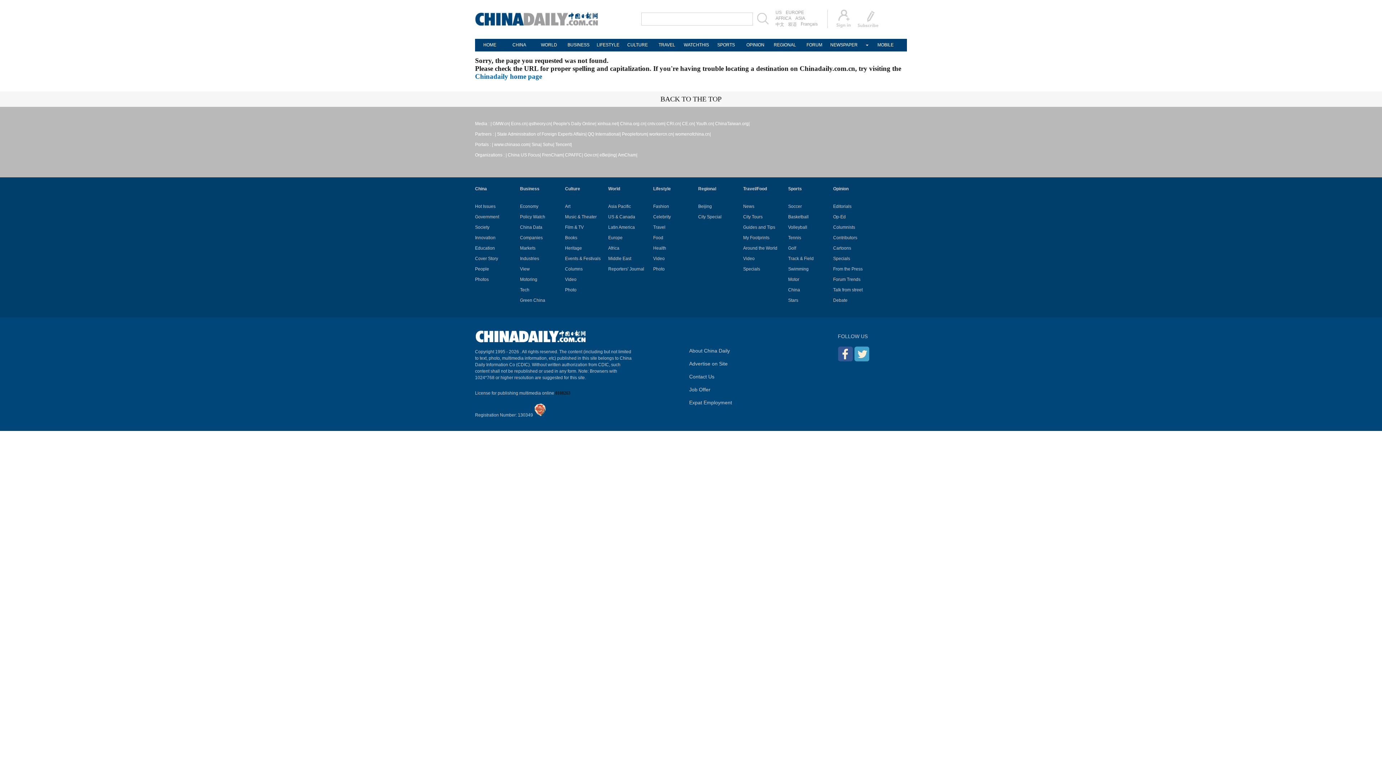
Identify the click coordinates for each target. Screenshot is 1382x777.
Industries (529, 258)
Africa (613, 248)
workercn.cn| (661, 134)
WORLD (549, 44)
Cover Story (486, 258)
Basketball (798, 216)
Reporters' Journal (626, 269)
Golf (792, 248)
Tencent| (563, 144)
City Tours (753, 216)
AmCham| (627, 155)
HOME (489, 44)
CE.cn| (688, 123)
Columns (574, 269)
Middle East (619, 258)
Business (529, 188)
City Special (710, 216)
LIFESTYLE (608, 44)
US (779, 12)
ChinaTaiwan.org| (732, 123)
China (481, 188)
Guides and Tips (759, 227)
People (482, 269)
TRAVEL (667, 44)
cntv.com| (656, 123)
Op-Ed (839, 216)
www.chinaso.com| (512, 144)
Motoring (528, 279)
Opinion (841, 188)
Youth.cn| (705, 123)
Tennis (794, 237)
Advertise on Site (708, 364)
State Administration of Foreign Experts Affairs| (542, 134)
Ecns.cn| (519, 123)
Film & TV (574, 227)
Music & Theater (581, 216)
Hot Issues (485, 206)
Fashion (661, 206)
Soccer (795, 206)
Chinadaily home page (508, 76)
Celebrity (662, 216)
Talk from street (848, 289)
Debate (840, 300)
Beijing (705, 206)
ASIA (800, 18)
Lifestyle (662, 188)
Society (482, 227)
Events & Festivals (583, 258)
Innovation (485, 237)
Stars (793, 300)
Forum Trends (847, 279)
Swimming (798, 269)
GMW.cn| (501, 123)
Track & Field (801, 258)
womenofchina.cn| (693, 134)
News (748, 206)
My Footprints (756, 237)
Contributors (845, 237)
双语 (792, 24)
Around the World (760, 248)
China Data (531, 227)
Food (658, 237)
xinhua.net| (608, 123)
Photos (482, 279)
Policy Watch (532, 216)
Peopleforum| (635, 134)
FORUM (814, 44)
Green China (532, 300)
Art (567, 206)
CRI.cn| (674, 123)
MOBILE (885, 44)
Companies (531, 237)
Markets (528, 248)
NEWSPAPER (844, 44)
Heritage (573, 248)
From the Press (848, 269)
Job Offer (699, 389)
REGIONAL (785, 44)
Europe (615, 237)
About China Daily (709, 351)
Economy (529, 206)
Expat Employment (710, 402)
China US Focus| (524, 155)
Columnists (844, 227)
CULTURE (637, 44)
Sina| (537, 144)
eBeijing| (608, 155)
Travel (659, 227)
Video (571, 279)
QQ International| (604, 134)
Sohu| (548, 144)
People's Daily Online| (574, 123)
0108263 (562, 393)
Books (571, 237)
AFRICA (783, 18)
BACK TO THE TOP (691, 99)
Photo (571, 289)
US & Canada (621, 216)
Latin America (621, 227)
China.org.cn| (633, 123)
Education (485, 248)
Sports (795, 188)
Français (809, 24)
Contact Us (701, 377)
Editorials (842, 206)
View (525, 269)
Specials (751, 269)
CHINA (519, 44)
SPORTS (726, 44)
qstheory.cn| (540, 123)
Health (659, 248)
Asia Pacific (619, 206)
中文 (780, 24)
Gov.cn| (591, 155)
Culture (572, 188)
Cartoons (842, 248)
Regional (707, 188)
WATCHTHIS (696, 44)
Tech (524, 289)
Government (487, 216)
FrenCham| (553, 155)
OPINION (755, 44)
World (614, 188)
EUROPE (795, 12)
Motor (793, 279)
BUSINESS (579, 44)
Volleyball (797, 227)
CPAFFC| (574, 155)
